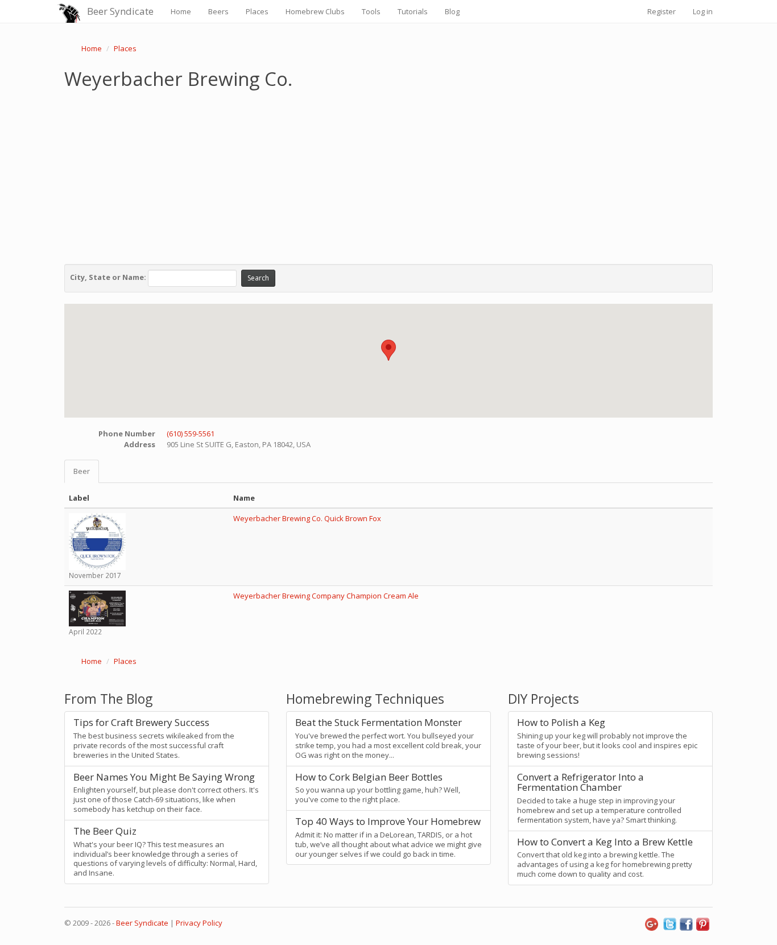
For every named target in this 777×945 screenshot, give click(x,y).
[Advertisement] (388, 174)
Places (257, 11)
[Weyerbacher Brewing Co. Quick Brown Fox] (97, 541)
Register (661, 11)
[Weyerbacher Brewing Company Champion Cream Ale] (97, 608)
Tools (371, 11)
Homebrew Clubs (315, 11)
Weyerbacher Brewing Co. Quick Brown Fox (307, 518)
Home (181, 11)
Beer (81, 471)
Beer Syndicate (120, 11)
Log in (703, 11)
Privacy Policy (199, 923)
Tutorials (413, 11)
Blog (452, 11)
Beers (218, 11)
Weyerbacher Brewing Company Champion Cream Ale (326, 596)
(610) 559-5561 (190, 433)
